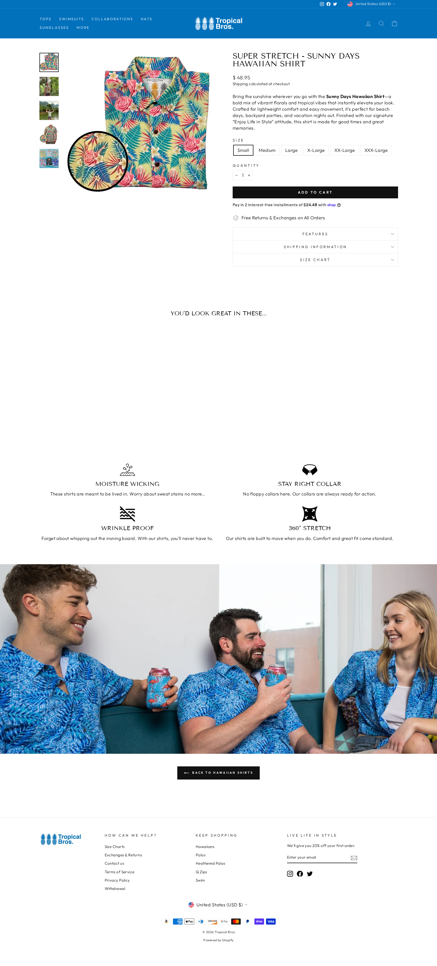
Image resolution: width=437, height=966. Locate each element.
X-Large (316, 150)
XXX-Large (376, 150)
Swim (200, 880)
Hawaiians (205, 846)
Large (291, 150)
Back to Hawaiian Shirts (222, 772)
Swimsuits (71, 19)
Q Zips (201, 871)
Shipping (240, 83)
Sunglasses (54, 27)
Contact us (114, 863)
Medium (267, 150)
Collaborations (112, 19)
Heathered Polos (210, 863)
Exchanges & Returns (123, 855)
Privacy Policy (117, 880)
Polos (200, 855)
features (315, 234)
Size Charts (115, 846)
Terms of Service (120, 871)
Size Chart (315, 259)
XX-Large (344, 150)
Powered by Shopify (218, 940)
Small (243, 150)
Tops (46, 19)
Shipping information (315, 247)
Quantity (246, 165)
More (83, 27)
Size (238, 140)
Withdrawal (115, 888)
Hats (146, 19)
